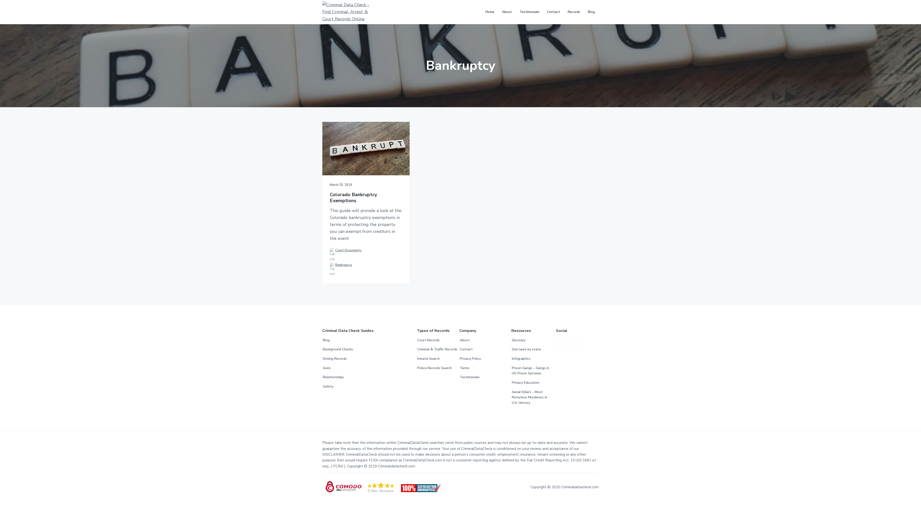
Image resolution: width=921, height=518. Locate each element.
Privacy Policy (470, 358)
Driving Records (335, 358)
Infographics (521, 358)
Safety (328, 386)
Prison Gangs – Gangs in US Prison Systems (530, 371)
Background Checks (338, 349)
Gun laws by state (526, 349)
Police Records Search (434, 368)
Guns (327, 368)
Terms (464, 368)
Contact (466, 349)
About (465, 340)
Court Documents (348, 250)
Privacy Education (525, 382)
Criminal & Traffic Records (437, 349)
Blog (326, 340)
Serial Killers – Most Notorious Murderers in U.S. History (529, 397)
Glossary (518, 340)
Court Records (428, 340)
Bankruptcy (343, 265)
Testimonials (470, 377)
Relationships (333, 377)
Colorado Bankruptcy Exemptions (353, 198)
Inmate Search (428, 358)
